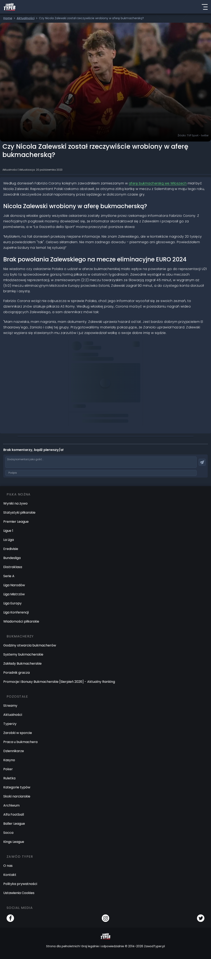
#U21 (102, 355)
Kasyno (9, 760)
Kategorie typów (16, 787)
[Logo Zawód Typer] (9, 7)
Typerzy (9, 723)
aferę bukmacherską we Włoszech (158, 183)
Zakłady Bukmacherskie (22, 663)
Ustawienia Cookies (18, 893)
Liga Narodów (14, 585)
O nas (8, 865)
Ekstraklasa (12, 567)
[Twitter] (200, 918)
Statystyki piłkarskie (19, 512)
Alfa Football (13, 814)
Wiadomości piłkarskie (21, 621)
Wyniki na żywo (15, 503)
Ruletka (9, 778)
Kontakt (9, 874)
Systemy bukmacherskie (23, 654)
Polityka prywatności (20, 883)
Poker (8, 769)
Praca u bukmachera (20, 742)
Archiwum (11, 805)
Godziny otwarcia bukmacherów (29, 645)
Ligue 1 (8, 530)
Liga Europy (12, 603)
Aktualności (12, 714)
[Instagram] (105, 918)
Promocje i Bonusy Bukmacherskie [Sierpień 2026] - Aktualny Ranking (59, 681)
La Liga (8, 539)
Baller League (14, 823)
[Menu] (205, 7)
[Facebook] (10, 918)
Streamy (10, 705)
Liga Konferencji (16, 612)
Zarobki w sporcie (17, 732)
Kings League (13, 841)
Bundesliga (12, 558)
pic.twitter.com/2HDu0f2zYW (94, 361)
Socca (8, 832)
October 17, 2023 (85, 373)
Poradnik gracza (16, 672)
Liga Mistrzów (14, 594)
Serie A (8, 576)
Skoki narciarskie (16, 796)
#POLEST (84, 355)
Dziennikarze (13, 751)
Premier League (16, 521)
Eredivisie (10, 548)
